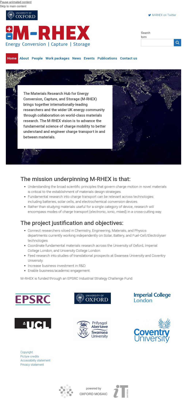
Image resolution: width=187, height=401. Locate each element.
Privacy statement (32, 364)
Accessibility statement (35, 360)
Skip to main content (13, 6)
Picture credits (29, 356)
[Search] (177, 42)
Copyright (26, 352)
